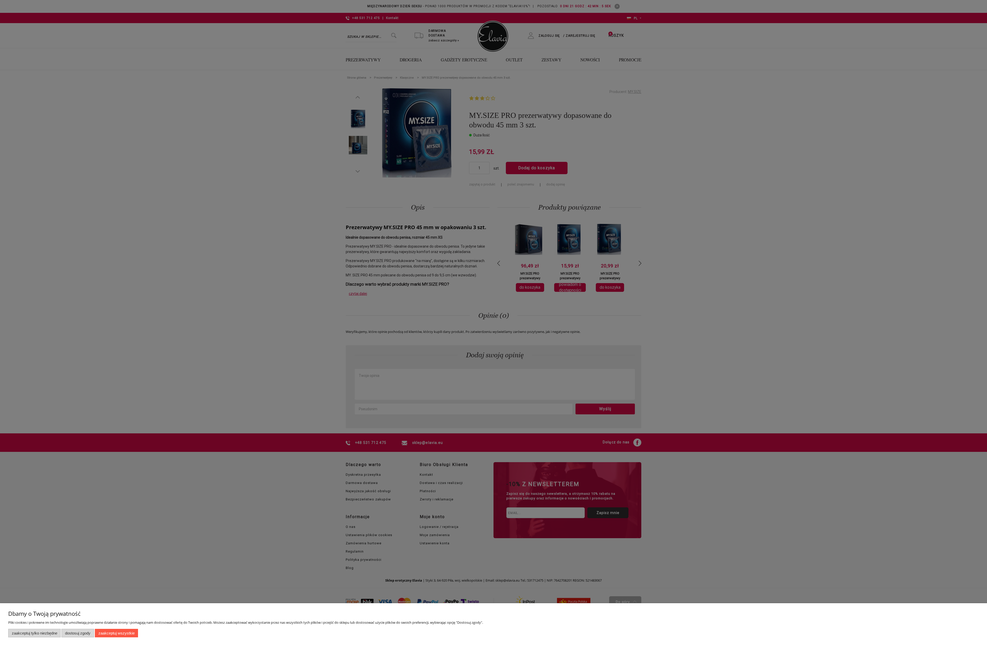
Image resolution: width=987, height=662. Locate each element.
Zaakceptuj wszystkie (116, 633)
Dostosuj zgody (77, 633)
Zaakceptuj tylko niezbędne (34, 633)
